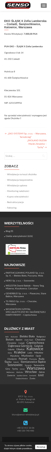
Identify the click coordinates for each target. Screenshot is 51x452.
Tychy (15, 369)
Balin (7, 337)
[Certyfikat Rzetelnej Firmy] (17, 249)
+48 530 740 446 (25, 431)
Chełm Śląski (28, 340)
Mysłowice (27, 356)
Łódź (41, 375)
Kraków (20, 352)
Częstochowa (35, 342)
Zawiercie (11, 376)
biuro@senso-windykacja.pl (25, 414)
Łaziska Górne (22, 375)
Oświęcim (12, 359)
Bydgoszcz (41, 337)
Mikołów (38, 353)
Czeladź (21, 343)
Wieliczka (19, 372)
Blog (8, 231)
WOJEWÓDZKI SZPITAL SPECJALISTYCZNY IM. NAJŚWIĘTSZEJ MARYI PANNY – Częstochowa (26, 312)
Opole (38, 356)
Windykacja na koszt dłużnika (22, 174)
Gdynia (11, 349)
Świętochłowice (22, 378)
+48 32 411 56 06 (25, 428)
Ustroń (22, 369)
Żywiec (32, 379)
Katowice (34, 349)
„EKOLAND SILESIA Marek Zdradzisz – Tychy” (37, 143)
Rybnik (16, 362)
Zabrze (42, 372)
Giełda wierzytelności (16, 236)
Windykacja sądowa (17, 185)
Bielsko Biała (27, 336)
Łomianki (32, 375)
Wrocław (31, 371)
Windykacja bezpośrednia (20, 180)
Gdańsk (38, 346)
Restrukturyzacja (15, 202)
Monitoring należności (18, 191)
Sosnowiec (15, 365)
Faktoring (11, 208)
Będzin (19, 340)
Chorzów (40, 339)
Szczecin (28, 365)
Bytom (10, 339)
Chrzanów (11, 343)
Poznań (23, 358)
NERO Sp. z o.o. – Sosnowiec (20, 281)
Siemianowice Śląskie (33, 362)
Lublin (29, 353)
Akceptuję (41, 447)
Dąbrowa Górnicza (20, 345)
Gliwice (20, 349)
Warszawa (35, 368)
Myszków (14, 356)
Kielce (10, 353)
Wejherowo (10, 372)
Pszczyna (33, 359)
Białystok (14, 337)
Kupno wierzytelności (18, 197)
